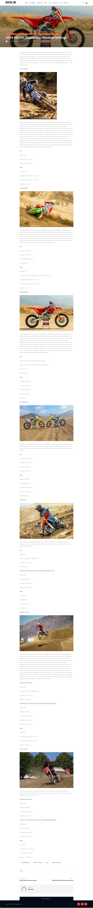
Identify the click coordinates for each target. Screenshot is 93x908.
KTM (35, 34)
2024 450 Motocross (25, 862)
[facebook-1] (78, 904)
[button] (22, 870)
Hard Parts (13, 34)
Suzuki (52, 34)
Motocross (40, 34)
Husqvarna (24, 34)
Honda (19, 34)
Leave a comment (45, 898)
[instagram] (85, 904)
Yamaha (57, 34)
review (47, 862)
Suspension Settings (56, 862)
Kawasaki (31, 34)
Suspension (47, 34)
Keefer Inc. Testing (38, 862)
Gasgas (7, 34)
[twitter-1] (82, 904)
